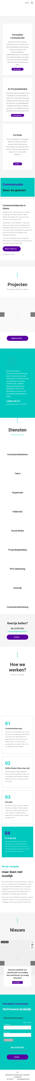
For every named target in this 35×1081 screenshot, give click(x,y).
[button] (2, 314)
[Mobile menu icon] (32, 2)
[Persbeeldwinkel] (17, 83)
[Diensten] (17, 29)
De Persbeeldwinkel (17, 89)
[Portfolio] (17, 129)
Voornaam (6, 1032)
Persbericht (5, 942)
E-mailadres (7, 1024)
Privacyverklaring (17, 1061)
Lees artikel (16, 982)
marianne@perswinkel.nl (17, 1050)
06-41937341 (10, 1079)
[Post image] (17, 314)
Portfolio (17, 135)
